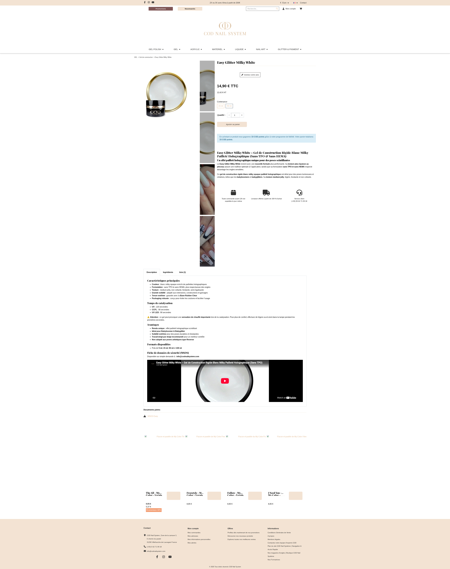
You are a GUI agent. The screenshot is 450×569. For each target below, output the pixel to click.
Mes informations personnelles (199, 539)
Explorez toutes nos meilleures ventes (242, 539)
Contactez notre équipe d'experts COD (282, 543)
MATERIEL (217, 49)
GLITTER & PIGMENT (288, 49)
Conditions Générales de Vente (279, 533)
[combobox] (259, 9)
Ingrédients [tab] (168, 272)
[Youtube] (153, 2)
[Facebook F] (145, 2)
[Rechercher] (277, 9)
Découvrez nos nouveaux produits (240, 536)
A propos (271, 536)
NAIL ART (260, 49)
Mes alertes (192, 543)
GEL (176, 49)
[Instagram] (149, 2)
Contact (303, 3)
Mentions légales (274, 539)
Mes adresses (193, 536)
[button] (301, 8)
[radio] (220, 106)
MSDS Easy (153, 416)
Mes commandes (194, 533)
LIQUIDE (239, 49)
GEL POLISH (155, 49)
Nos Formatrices (274, 560)
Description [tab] (152, 272)
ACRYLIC (195, 49)
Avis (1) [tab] (182, 272)
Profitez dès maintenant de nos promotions (243, 533)
